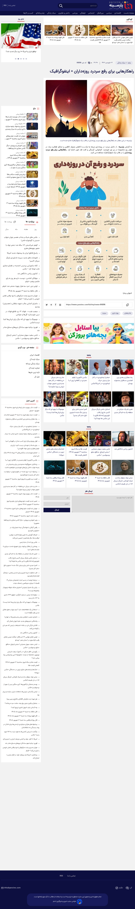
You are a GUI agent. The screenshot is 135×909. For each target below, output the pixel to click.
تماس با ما (11, 5)
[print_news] (60, 304)
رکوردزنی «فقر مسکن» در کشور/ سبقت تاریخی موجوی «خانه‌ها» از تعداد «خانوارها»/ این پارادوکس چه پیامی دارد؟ (21, 655)
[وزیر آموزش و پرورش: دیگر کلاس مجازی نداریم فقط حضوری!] (32, 146)
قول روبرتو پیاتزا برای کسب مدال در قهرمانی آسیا (21, 441)
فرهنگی (83, 13)
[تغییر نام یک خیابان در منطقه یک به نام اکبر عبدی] (123, 399)
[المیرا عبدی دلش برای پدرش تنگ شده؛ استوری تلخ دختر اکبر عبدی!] (77, 399)
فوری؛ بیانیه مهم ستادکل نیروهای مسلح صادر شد (21, 743)
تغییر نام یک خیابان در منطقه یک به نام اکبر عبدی (123, 411)
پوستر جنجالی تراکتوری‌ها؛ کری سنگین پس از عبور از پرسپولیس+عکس (14, 166)
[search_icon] (61, 6)
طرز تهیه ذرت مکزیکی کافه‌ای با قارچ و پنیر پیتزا (22, 699)
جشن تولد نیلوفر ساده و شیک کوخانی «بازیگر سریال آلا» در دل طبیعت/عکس (123, 481)
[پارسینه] (119, 5)
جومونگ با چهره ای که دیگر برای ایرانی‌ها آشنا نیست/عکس (54, 412)
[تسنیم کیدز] (89, 334)
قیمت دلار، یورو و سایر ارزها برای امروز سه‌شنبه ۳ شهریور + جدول (14, 118)
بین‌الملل (100, 13)
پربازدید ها (30, 221)
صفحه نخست (129, 13)
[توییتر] (46, 304)
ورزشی (75, 13)
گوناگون (129, 19)
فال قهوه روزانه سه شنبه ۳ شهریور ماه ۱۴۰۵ (55, 38)
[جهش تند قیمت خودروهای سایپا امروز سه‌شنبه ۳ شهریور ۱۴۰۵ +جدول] (32, 136)
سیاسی (109, 13)
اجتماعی (91, 13)
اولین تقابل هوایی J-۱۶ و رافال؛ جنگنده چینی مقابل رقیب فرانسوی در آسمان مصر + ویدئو (122, 40)
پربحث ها (8, 221)
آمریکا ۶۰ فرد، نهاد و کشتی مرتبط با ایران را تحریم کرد (20, 739)
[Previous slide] (4, 36)
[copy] (127, 304)
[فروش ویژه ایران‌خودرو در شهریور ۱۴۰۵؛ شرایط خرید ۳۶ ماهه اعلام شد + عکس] (32, 184)
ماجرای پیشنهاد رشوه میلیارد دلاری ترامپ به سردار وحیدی (15, 128)
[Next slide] (38, 36)
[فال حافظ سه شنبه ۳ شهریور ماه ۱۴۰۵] (77, 30)
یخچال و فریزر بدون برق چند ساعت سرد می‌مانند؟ (21, 703)
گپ (131, 888)
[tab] (26, 58)
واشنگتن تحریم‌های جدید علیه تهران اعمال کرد (22, 621)
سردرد (104, 313)
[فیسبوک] (55, 304)
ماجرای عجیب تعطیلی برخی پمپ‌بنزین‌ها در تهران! (20, 617)
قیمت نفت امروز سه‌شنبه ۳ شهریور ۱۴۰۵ (23, 516)
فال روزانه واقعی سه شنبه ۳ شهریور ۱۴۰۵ (55, 479)
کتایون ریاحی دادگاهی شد (123, 449)
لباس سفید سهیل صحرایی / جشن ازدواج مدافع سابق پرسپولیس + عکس (100, 452)
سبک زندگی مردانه (33, 363)
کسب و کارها (28, 13)
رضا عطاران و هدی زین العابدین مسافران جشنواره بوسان (123, 380)
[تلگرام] (51, 304)
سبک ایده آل (35, 359)
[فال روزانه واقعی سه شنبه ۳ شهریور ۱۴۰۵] (54, 467)
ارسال (57, 510)
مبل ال (37, 376)
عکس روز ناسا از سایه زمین (28, 542)
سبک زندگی (51, 13)
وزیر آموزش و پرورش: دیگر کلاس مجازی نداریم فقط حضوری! (15, 147)
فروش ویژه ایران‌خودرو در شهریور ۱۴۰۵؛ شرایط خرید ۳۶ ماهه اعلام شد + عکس (16, 185)
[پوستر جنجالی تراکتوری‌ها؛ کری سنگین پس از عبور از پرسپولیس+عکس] (32, 165)
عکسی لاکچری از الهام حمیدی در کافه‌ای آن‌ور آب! (77, 379)
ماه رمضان (127, 313)
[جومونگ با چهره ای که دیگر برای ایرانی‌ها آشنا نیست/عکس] (54, 399)
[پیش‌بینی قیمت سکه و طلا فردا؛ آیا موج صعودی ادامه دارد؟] (32, 175)
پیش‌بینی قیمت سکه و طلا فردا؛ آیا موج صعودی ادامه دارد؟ (16, 176)
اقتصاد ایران (35, 355)
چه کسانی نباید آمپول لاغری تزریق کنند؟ (24, 707)
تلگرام (121, 888)
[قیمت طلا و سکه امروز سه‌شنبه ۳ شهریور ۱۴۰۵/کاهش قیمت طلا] (99, 30)
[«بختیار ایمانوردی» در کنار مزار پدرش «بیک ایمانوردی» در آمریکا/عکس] (100, 367)
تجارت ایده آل (34, 368)
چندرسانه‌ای (40, 13)
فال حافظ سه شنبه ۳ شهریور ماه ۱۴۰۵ (77, 38)
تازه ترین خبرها (34, 372)
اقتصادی (118, 13)
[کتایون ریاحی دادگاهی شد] (123, 438)
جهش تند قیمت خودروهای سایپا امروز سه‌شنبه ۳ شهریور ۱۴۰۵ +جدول (14, 137)
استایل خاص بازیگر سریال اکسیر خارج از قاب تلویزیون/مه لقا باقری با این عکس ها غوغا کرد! (100, 414)
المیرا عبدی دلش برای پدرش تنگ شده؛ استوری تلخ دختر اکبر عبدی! (78, 412)
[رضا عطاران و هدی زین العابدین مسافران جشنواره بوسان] (123, 367)
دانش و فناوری (64, 13)
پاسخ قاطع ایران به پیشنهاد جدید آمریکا (22, 253)
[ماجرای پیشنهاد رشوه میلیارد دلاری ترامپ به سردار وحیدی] (32, 127)
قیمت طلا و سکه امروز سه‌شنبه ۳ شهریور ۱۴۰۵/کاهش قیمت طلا (100, 40)
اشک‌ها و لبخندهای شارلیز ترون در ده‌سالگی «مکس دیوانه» (55, 452)
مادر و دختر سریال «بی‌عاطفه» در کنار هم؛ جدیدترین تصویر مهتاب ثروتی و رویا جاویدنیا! (55, 382)
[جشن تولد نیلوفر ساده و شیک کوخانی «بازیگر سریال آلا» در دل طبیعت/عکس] (123, 467)
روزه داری (115, 313)
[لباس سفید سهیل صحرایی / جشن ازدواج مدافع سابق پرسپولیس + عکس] (100, 438)
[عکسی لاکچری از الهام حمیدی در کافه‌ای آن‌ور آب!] (77, 367)
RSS (5, 5)
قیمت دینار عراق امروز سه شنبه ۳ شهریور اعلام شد (20, 415)
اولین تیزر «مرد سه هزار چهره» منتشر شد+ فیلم (20, 286)
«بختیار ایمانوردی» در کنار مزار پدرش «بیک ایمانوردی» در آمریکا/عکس (100, 380)
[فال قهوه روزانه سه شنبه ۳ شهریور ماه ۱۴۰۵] (55, 30)
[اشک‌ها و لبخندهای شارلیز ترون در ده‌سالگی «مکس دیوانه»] (54, 438)
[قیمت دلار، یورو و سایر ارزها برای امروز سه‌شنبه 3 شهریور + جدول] (32, 117)
